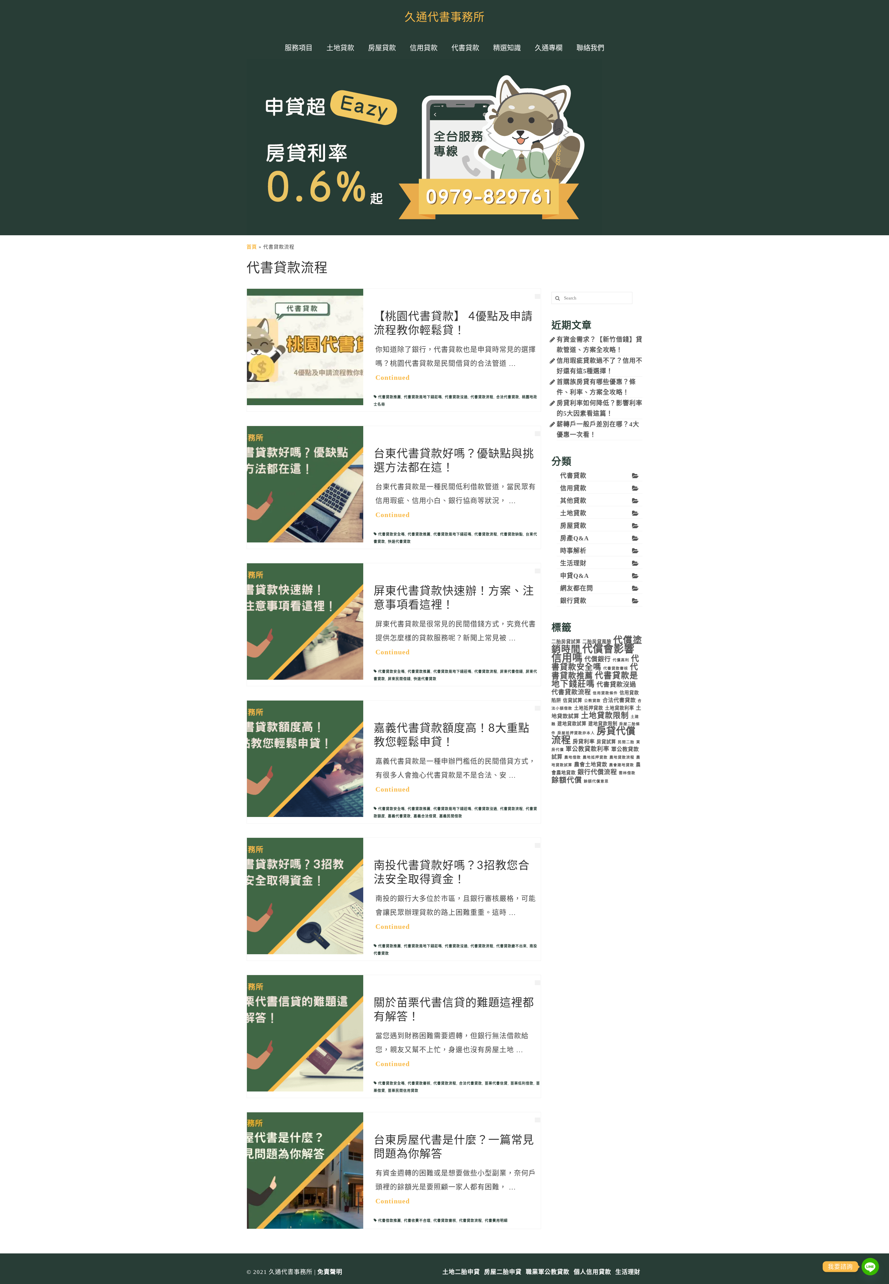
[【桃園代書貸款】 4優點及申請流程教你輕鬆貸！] (305, 346)
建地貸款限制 (602, 723)
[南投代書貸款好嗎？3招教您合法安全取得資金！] (305, 895)
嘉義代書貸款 (399, 816)
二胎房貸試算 (566, 641)
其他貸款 (573, 500)
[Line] (870, 1266)
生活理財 (573, 563)
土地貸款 (573, 513)
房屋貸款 (573, 525)
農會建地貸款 (621, 765)
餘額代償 (566, 780)
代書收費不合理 (417, 1220)
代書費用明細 (496, 1220)
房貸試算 (606, 741)
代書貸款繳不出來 (511, 946)
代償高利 (621, 660)
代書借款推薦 (389, 1220)
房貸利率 (584, 741)
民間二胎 (626, 742)
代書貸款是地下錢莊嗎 (423, 397)
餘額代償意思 (596, 781)
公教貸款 (592, 701)
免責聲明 (329, 1272)
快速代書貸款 (399, 541)
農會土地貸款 (590, 764)
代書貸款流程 (482, 397)
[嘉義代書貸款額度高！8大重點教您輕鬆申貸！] (305, 758)
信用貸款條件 (605, 693)
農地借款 (572, 757)
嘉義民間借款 (450, 816)
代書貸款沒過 (456, 397)
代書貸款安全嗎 (391, 534)
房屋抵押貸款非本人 (576, 733)
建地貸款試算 (572, 723)
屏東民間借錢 (399, 679)
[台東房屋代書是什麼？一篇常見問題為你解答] (305, 1170)
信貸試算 (572, 700)
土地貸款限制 (605, 715)
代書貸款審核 (419, 1083)
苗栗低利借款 (521, 1083)
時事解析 (573, 550)
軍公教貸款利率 (587, 749)
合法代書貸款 (507, 397)
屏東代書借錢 (511, 671)
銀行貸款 (573, 600)
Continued (392, 377)
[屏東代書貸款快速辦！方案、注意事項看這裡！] (305, 621)
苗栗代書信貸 (496, 1083)
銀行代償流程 (597, 772)
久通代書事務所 (445, 17)
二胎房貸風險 (597, 641)
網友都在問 (576, 588)
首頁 (252, 247)
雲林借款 (627, 773)
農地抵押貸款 (595, 757)
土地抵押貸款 (588, 708)
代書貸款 (573, 475)
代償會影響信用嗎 (592, 653)
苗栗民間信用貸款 (403, 1091)
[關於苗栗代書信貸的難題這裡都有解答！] (305, 1033)
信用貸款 (573, 488)
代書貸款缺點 (511, 534)
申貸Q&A (574, 575)
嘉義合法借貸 (425, 816)
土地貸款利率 (619, 708)
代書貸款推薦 (389, 397)
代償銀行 (597, 659)
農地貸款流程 (621, 757)
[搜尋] (556, 298)
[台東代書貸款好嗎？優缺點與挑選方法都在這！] (305, 483)
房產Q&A (574, 538)
